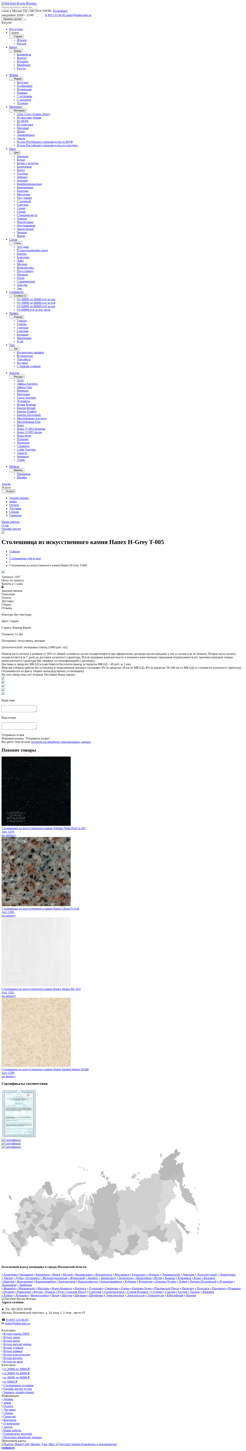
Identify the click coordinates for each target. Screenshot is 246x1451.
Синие (21, 211)
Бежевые (22, 156)
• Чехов (54, 1295)
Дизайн (8, 1399)
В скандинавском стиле (32, 250)
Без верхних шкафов (30, 352)
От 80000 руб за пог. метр (33, 309)
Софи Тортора (26, 449)
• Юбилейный (174, 1295)
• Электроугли (154, 1295)
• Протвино (217, 1288)
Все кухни (16, 29)
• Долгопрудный (206, 1274)
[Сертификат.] (19, 1136)
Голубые (22, 173)
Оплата (14, 505)
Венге (21, 170)
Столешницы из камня (18, 1385)
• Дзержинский (170, 1274)
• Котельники (24, 1281)
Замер (13, 501)
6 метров (22, 331)
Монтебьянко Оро (29, 421)
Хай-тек (22, 285)
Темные (22, 218)
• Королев (8, 1281)
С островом (24, 96)
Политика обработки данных (22, 1437)
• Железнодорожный (54, 1278)
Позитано (23, 442)
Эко (19, 288)
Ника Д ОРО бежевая (31, 428)
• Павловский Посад (165, 1288)
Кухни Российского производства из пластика (47, 145)
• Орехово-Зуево (141, 1288)
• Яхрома (190, 1295)
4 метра (22, 324)
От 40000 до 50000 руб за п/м (36, 299)
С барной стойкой (29, 366)
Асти (20, 380)
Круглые (22, 82)
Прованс (22, 274)
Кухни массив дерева (17, 1344)
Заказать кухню (12, 19)
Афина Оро (24, 387)
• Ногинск (79, 1288)
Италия (22, 40)
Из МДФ (22, 121)
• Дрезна (7, 1278)
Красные (22, 191)
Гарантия (15, 515)
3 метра (22, 320)
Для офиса (24, 359)
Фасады (14, 372)
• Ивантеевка (143, 1278)
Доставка (15, 508)
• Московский (26, 1288)
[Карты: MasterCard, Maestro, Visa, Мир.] (29, 1444)
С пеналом (24, 99)
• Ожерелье (110, 1288)
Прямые (22, 92)
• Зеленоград (125, 1278)
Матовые (23, 128)
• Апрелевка (10, 1274)
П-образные (24, 86)
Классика (23, 257)
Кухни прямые (13, 1351)
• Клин (196, 1278)
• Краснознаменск (110, 1281)
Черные (22, 232)
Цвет (12, 148)
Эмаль (21, 138)
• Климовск (183, 1278)
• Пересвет (187, 1288)
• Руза (60, 1291)
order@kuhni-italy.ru (78, 15)
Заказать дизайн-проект (18, 1392)
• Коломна (208, 1278)
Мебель (14, 466)
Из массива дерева (29, 117)
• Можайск (9, 1288)
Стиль (13, 239)
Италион (22, 61)
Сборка (14, 511)
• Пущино (8, 1291)
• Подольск (202, 1288)
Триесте (22, 453)
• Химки (7, 1295)
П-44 (20, 341)
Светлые (22, 204)
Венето (21, 58)
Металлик (23, 194)
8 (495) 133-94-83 (17, 1319)
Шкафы (22, 477)
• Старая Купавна (136, 1291)
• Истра (157, 1278)
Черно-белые (25, 229)
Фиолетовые (25, 222)
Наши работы (12, 1430)
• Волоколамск (83, 1274)
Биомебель (24, 54)
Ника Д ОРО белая (29, 432)
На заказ (22, 362)
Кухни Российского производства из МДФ (45, 141)
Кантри (22, 253)
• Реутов (37, 1291)
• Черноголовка (38, 1295)
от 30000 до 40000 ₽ (16, 1373)
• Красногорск (66, 1281)
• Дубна (18, 1278)
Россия (21, 43)
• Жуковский (76, 1278)
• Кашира (169, 1278)
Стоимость (16, 291)
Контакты (9, 1420)
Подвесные (24, 89)
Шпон (21, 131)
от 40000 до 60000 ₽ (16, 1377)
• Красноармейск (45, 1281)
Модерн (22, 264)
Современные (26, 281)
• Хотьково (20, 1295)
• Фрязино (207, 1291)
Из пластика (25, 124)
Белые (21, 159)
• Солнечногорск (113, 1291)
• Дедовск (152, 1274)
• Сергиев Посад (75, 1291)
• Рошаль (49, 1291)
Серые (21, 208)
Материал (15, 106)
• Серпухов (94, 1291)
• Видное (67, 1274)
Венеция (22, 390)
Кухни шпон (11, 1340)
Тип (12, 345)
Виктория (23, 394)
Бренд (13, 47)
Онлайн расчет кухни (17, 1388)
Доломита (23, 401)
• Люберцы (24, 1285)
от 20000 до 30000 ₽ (16, 1369)
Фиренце (23, 456)
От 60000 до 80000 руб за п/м (36, 306)
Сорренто (23, 446)
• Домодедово (227, 1274)
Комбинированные (29, 184)
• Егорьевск (32, 1278)
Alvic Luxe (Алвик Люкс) (33, 114)
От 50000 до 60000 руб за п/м (36, 302)
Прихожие (24, 474)
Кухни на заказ (13, 1361)
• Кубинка (129, 1281)
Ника (20, 425)
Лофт (20, 260)
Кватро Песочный (29, 415)
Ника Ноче (24, 435)
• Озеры (124, 1288)
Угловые (22, 103)
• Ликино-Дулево (164, 1281)
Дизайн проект (19, 498)
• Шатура (66, 1295)
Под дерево (24, 197)
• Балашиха (25, 1274)
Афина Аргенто (27, 383)
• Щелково (80, 1295)
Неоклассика (25, 267)
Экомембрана (26, 135)
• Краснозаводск (87, 1281)
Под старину (25, 271)
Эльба (21, 460)
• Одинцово (95, 1288)
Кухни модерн (12, 1358)
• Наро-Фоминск (61, 1288)
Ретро (20, 278)
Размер (13, 313)
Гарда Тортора (26, 397)
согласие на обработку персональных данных (61, 741)
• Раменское (23, 1291)
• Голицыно (137, 1274)
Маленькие (24, 338)
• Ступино (156, 1291)
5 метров (22, 327)
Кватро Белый (26, 408)
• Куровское (145, 1281)
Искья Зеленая (26, 404)
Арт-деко (23, 246)
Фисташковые (26, 225)
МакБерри (23, 65)
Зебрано (22, 177)
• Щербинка (95, 1295)
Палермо (22, 439)
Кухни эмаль (11, 1337)
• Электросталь (135, 1295)
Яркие (21, 236)
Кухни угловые (13, 1347)
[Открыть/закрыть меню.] (25, 19)
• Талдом (181, 1291)
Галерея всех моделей (17, 1433)
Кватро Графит (27, 411)
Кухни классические (16, 1354)
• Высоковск (121, 1274)
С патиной (24, 201)
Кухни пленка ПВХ (16, 1333)
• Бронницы (42, 1274)
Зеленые (22, 180)
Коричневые (25, 187)
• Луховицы (225, 1281)
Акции (7, 1426)
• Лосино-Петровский (202, 1281)
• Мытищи (42, 1288)
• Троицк (194, 1291)
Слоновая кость (27, 215)
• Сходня (169, 1291)
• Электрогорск (114, 1295)
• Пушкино (233, 1288)
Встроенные (25, 356)
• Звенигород (107, 1278)
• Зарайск (92, 1278)
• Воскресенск (103, 1274)
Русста (21, 68)
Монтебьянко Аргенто (31, 418)
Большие (22, 334)
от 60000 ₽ (10, 1381)
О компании (11, 1423)
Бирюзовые (24, 166)
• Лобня (182, 1281)
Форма (13, 75)
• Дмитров (187, 1274)
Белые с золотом (27, 163)
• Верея (55, 1274)
